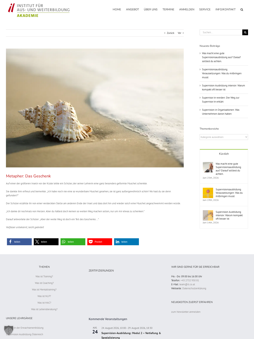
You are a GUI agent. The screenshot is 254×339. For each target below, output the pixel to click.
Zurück (170, 33)
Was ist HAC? (44, 302)
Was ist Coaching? (44, 283)
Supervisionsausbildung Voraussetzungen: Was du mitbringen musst (221, 73)
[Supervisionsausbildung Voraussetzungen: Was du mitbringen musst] (208, 189)
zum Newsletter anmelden (185, 312)
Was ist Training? (44, 276)
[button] (242, 9)
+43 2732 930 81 (190, 280)
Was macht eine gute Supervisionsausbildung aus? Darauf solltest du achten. (221, 57)
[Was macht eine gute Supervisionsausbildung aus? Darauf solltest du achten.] (208, 164)
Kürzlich (224, 154)
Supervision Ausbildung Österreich (24, 334)
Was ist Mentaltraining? (44, 289)
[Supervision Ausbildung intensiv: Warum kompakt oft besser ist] (208, 212)
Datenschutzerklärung (194, 288)
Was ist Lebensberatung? (44, 309)
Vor (179, 33)
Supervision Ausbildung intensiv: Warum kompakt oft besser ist (229, 215)
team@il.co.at (187, 284)
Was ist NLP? (44, 296)
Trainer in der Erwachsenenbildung (24, 327)
